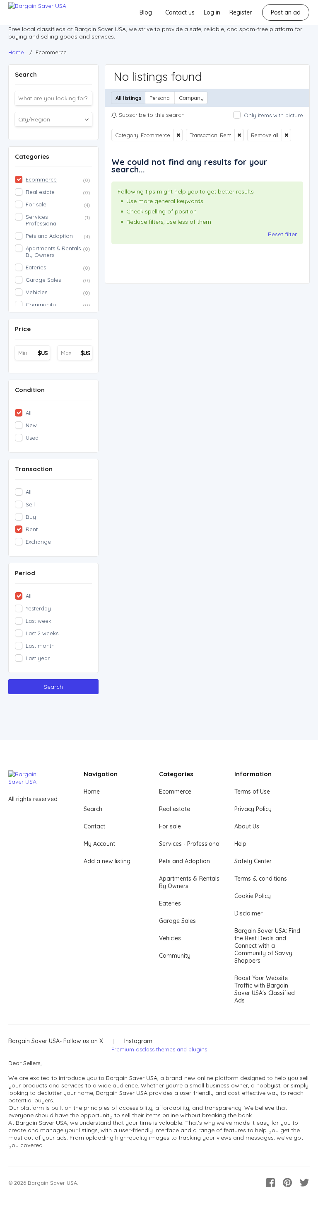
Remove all (264, 135)
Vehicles (170, 938)
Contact (94, 826)
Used (32, 437)
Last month (40, 645)
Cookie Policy (252, 896)
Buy (31, 516)
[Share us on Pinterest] (287, 1182)
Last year (38, 658)
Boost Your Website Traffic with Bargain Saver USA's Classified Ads (264, 989)
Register (240, 12)
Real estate (174, 809)
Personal (160, 97)
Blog (146, 12)
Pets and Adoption (184, 861)
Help (240, 843)
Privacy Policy (253, 809)
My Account (99, 843)
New (31, 425)
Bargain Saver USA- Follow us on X (55, 1041)
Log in (212, 12)
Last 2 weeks (42, 633)
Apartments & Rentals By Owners (189, 882)
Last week (38, 620)
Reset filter (282, 234)
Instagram (138, 1041)
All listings (128, 97)
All (28, 412)
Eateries (170, 903)
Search (53, 686)
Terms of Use (252, 791)
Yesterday (38, 608)
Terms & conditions (260, 878)
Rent (32, 529)
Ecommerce (175, 791)
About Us (246, 826)
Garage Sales (177, 921)
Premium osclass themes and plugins (159, 1049)
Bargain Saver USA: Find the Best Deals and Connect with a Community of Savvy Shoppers (267, 945)
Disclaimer (248, 913)
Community (174, 955)
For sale (170, 826)
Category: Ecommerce (142, 135)
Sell (30, 504)
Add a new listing (107, 861)
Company (191, 97)
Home (92, 791)
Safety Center (253, 861)
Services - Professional (190, 843)
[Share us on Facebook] (270, 1182)
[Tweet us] (304, 1182)
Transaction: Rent (210, 135)
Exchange (38, 541)
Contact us (180, 12)
